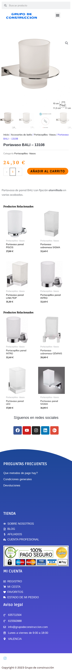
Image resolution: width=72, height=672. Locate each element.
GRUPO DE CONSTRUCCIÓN (21, 15)
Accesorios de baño (21, 134)
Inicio (6, 134)
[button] (57, 15)
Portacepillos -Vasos (45, 134)
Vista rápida (17, 235)
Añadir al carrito (47, 171)
